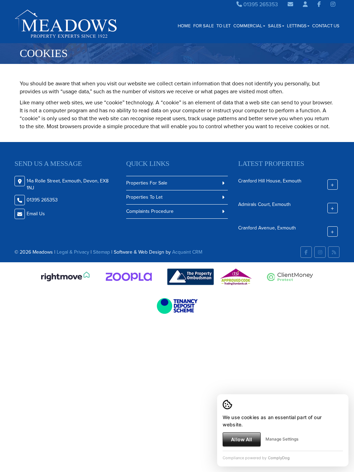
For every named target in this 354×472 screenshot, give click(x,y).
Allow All (241, 439)
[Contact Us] (305, 4)
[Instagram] (332, 4)
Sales (274, 25)
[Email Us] (290, 4)
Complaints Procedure (150, 211)
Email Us (36, 213)
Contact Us (325, 25)
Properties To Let (144, 197)
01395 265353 (260, 4)
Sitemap (101, 252)
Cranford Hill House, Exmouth (269, 180)
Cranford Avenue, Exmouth (267, 227)
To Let (223, 25)
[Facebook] (319, 4)
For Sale (203, 25)
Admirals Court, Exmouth (264, 204)
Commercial (247, 25)
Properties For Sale (146, 183)
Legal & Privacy (73, 252)
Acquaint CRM (187, 252)
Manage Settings (282, 439)
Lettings (297, 25)
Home (184, 25)
